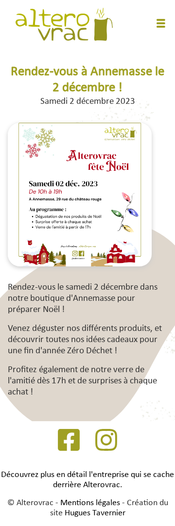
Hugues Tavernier (95, 513)
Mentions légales (90, 503)
